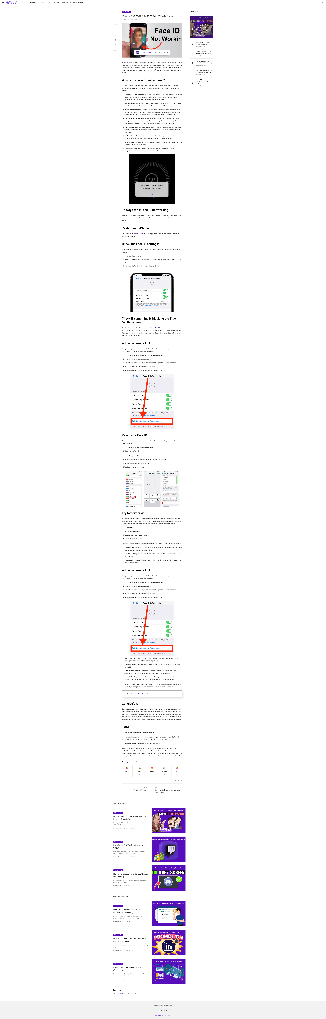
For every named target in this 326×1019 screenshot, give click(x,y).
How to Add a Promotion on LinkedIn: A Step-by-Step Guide (129, 939)
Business (57, 2)
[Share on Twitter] (115, 40)
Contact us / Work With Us (163, 1005)
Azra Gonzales (119, 828)
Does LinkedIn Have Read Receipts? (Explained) (128, 968)
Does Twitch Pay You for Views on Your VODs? (129, 846)
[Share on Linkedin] (115, 49)
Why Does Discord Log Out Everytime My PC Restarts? (203, 52)
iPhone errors (139, 234)
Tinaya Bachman (146, 52)
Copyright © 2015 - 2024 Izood (163, 1015)
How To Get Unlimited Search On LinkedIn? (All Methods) (126, 911)
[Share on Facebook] (115, 35)
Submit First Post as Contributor (72, 2)
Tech (49, 2)
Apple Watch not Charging (139, 694)
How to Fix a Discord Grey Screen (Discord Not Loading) (130, 875)
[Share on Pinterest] (115, 44)
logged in (122, 993)
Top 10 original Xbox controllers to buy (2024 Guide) (168, 791)
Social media (42, 2)
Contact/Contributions (28, 2)
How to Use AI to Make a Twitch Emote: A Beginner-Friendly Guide (130, 817)
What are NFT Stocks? (140, 790)
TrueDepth (156, 328)
